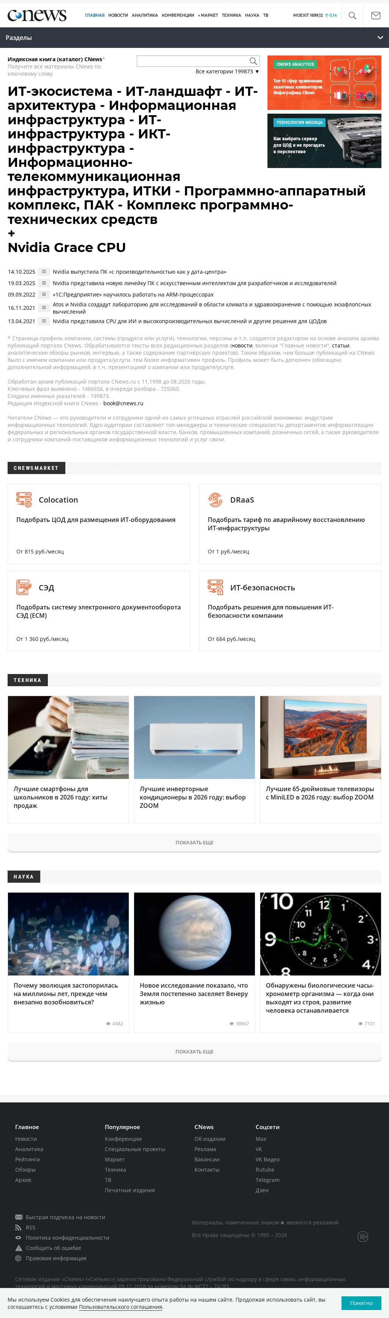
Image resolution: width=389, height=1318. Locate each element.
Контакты (207, 1169)
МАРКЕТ (209, 15)
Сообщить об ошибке (53, 1247)
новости (242, 345)
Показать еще (194, 842)
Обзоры (25, 1169)
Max (261, 1138)
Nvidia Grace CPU (67, 247)
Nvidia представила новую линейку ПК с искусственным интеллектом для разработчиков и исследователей (195, 283)
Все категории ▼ (228, 71)
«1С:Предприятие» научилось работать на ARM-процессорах (133, 294)
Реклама (205, 1149)
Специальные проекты (135, 1149)
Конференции (123, 1138)
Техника (115, 1169)
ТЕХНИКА (231, 15)
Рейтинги (27, 1159)
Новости (26, 1138)
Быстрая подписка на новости (65, 1217)
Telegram (268, 1179)
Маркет (115, 1159)
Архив (23, 1179)
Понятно (361, 1303)
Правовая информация (56, 1258)
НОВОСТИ (118, 15)
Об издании (210, 1138)
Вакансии (207, 1159)
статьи (340, 345)
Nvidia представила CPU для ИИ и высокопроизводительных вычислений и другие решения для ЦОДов (190, 321)
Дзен (262, 1190)
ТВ (265, 15)
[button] (352, 16)
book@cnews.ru (123, 403)
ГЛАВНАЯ (94, 15)
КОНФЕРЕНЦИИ (178, 15)
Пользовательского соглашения (120, 1306)
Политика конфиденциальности (67, 1237)
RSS (30, 1227)
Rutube (265, 1169)
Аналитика (145, 15)
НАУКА (252, 15)
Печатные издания (130, 1190)
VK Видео (268, 1159)
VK (259, 1149)
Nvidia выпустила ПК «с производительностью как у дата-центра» (139, 271)
